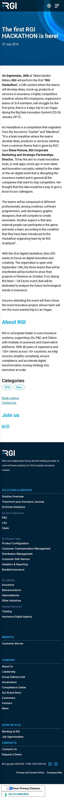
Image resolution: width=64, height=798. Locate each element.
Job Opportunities (12, 736)
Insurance (8, 584)
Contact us (9, 402)
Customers (8, 697)
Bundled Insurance (13, 569)
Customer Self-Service (16, 559)
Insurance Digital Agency (17, 616)
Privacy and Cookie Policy (30, 772)
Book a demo (10, 398)
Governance (9, 682)
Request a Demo (12, 754)
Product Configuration (15, 543)
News (5, 708)
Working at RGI (11, 731)
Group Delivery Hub (13, 677)
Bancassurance (11, 590)
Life (4, 522)
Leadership (8, 671)
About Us (7, 666)
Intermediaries (10, 595)
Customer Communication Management (26, 548)
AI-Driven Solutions (13, 507)
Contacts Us (9, 749)
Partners (7, 703)
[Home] (9, 6)
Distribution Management (17, 553)
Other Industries (11, 600)
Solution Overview (13, 496)
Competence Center (14, 687)
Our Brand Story (11, 692)
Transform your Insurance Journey (23, 501)
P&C (4, 517)
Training (7, 611)
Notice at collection (16, 794)
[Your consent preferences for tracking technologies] (6, 795)
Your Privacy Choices (26, 788)
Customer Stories (12, 643)
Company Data (54, 772)
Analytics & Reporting (15, 564)
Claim (5, 528)
